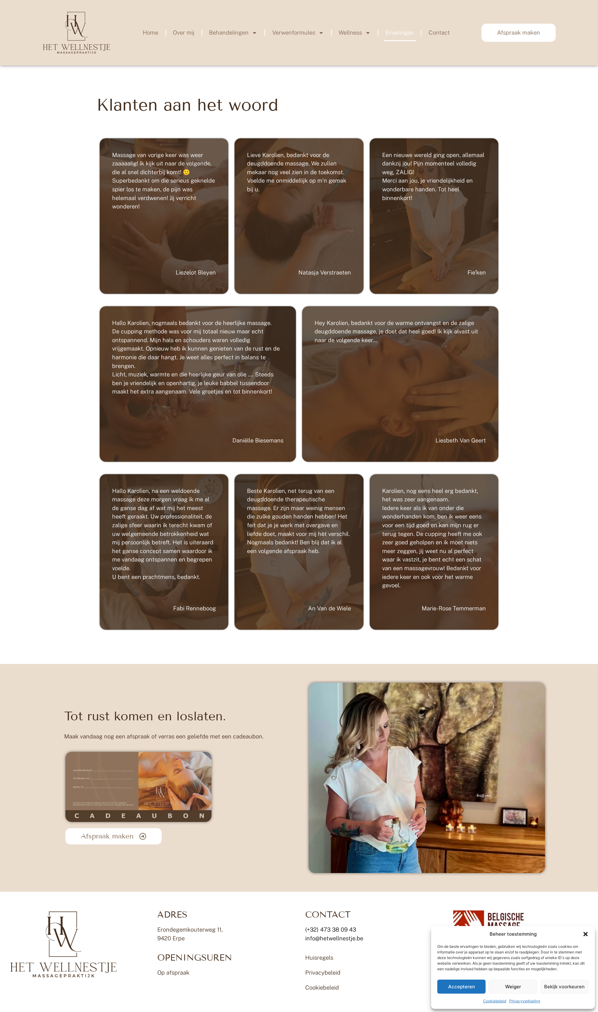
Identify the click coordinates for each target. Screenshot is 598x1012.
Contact (439, 32)
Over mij (183, 32)
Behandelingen (229, 32)
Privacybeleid (322, 972)
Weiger (513, 987)
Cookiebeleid (494, 1001)
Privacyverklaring (524, 1001)
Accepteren (461, 987)
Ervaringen (400, 32)
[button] (585, 934)
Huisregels (319, 957)
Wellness (350, 32)
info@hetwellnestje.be (334, 938)
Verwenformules (293, 32)
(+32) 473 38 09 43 (330, 929)
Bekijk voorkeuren (564, 987)
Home (150, 32)
